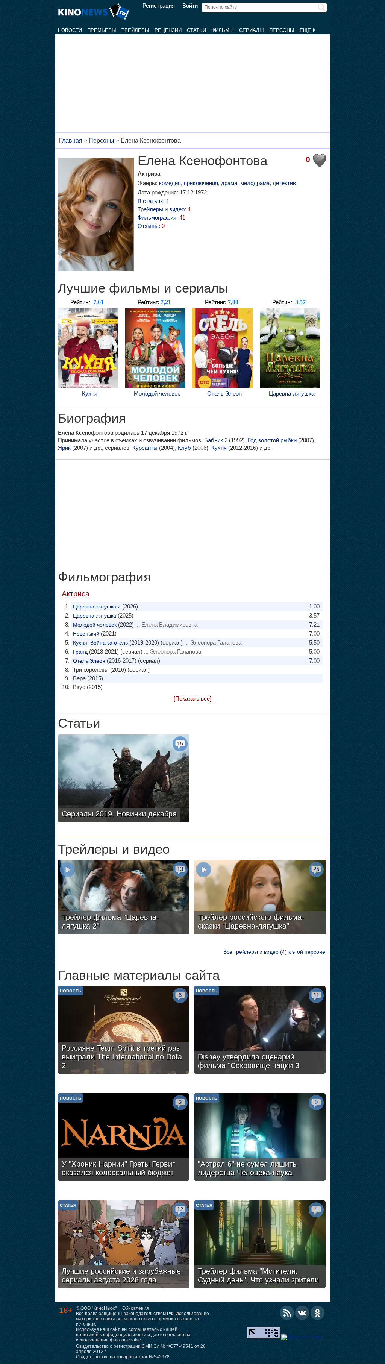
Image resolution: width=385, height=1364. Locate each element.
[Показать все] (192, 698)
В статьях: (153, 201)
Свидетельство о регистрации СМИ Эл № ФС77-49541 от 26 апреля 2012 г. (141, 1349)
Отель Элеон (224, 393)
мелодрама (255, 183)
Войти (190, 6)
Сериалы (251, 30)
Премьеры (101, 30)
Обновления (135, 1308)
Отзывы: (151, 226)
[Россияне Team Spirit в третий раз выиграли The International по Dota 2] (123, 1031)
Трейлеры (135, 30)
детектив (284, 183)
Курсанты (145, 448)
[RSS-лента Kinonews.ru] (287, 1313)
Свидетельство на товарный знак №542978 (123, 1356)
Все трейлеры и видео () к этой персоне (274, 952)
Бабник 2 (215, 440)
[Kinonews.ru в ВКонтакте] (302, 1313)
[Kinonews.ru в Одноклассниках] (318, 1313)
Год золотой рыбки (272, 440)
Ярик (64, 448)
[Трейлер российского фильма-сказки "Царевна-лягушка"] (260, 898)
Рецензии (168, 30)
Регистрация (158, 6)
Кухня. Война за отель (100, 643)
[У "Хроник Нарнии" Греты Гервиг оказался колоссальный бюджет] (123, 1138)
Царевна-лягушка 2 (97, 607)
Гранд (80, 652)
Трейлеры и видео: (164, 209)
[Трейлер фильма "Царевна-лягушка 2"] (123, 898)
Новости (70, 30)
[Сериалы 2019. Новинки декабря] (123, 779)
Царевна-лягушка (291, 393)
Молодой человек (157, 393)
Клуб (184, 448)
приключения (201, 183)
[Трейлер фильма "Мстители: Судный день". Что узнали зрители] (260, 1245)
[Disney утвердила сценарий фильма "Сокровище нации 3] (260, 1031)
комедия (170, 183)
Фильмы (222, 30)
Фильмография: (161, 217)
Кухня (89, 393)
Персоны (281, 30)
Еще (306, 30)
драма (229, 183)
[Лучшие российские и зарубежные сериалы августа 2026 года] (123, 1245)
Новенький (86, 634)
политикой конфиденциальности (111, 1334)
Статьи (196, 30)
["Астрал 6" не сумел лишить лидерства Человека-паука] (260, 1138)
